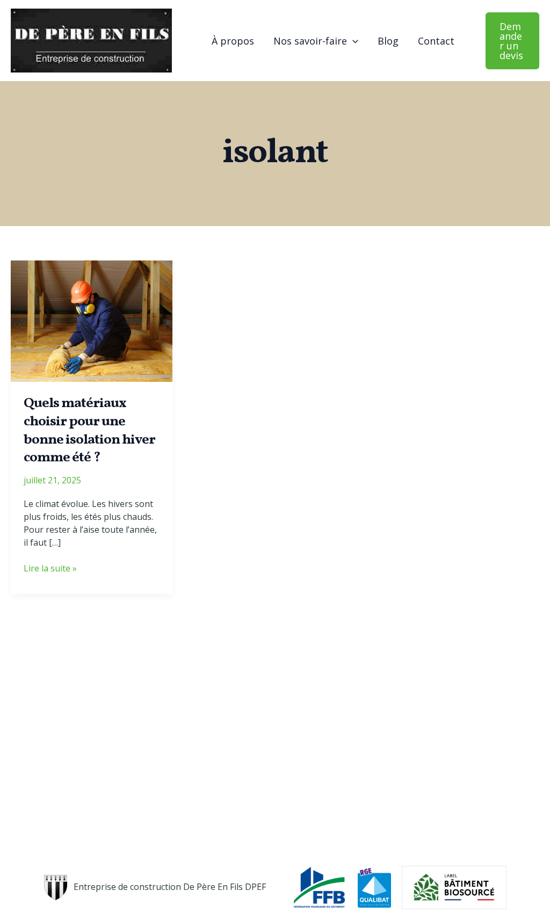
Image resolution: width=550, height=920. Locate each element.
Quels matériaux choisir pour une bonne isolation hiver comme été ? (89, 430)
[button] (352, 41)
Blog (388, 40)
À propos (233, 40)
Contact (436, 40)
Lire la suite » (50, 568)
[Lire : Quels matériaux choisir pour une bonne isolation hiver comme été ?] (91, 320)
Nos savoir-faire (310, 40)
